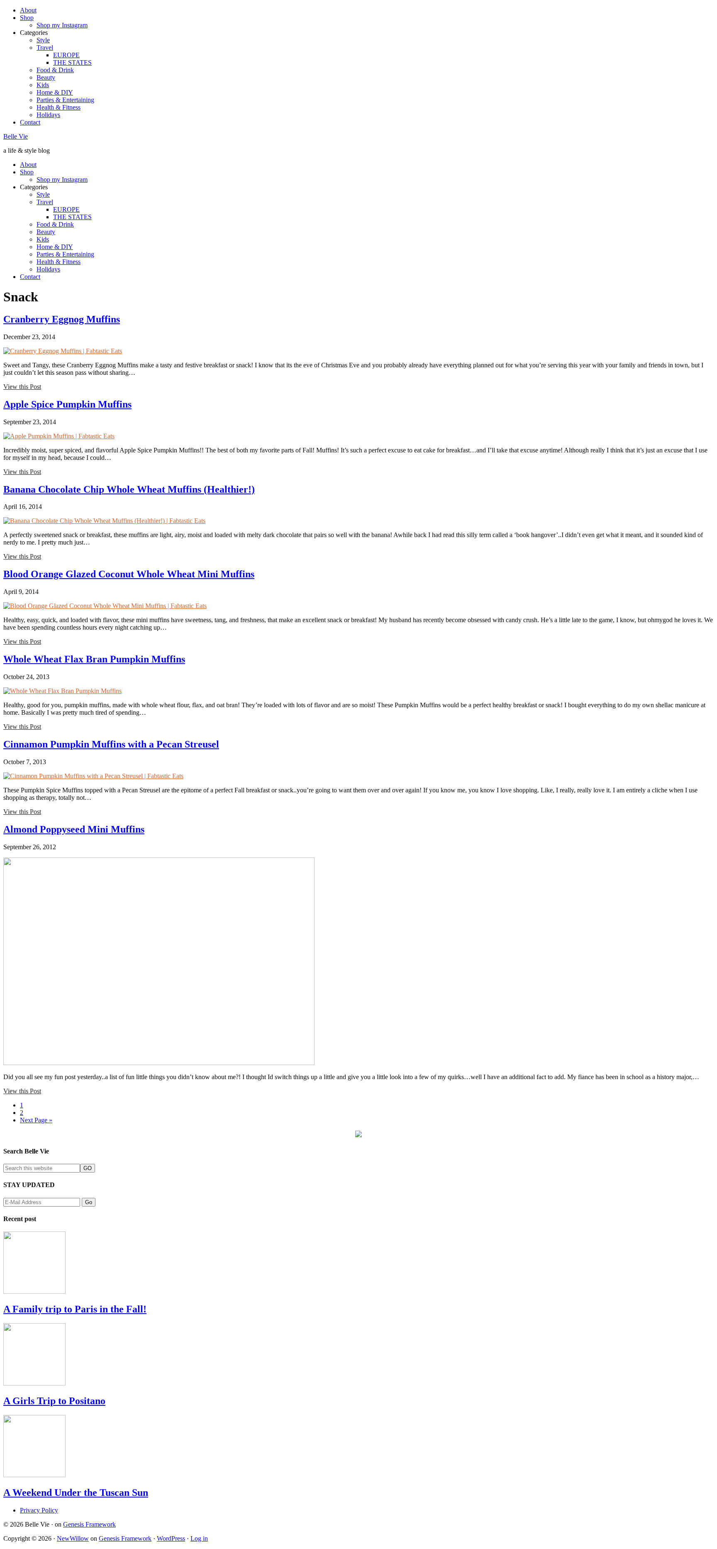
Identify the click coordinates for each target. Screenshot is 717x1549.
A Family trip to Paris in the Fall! (74, 1309)
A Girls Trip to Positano (54, 1400)
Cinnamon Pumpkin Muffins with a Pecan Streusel (111, 744)
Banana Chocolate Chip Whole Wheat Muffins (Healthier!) (129, 489)
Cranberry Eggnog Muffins (61, 319)
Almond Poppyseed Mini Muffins (73, 829)
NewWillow (73, 1538)
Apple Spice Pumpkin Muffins (67, 404)
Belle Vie (15, 136)
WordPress (171, 1538)
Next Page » (36, 1120)
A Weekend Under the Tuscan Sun (75, 1492)
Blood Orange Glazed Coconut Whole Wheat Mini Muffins (128, 574)
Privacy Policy (39, 1510)
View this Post (22, 386)
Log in (199, 1538)
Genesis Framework (89, 1524)
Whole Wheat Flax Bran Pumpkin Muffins (94, 659)
